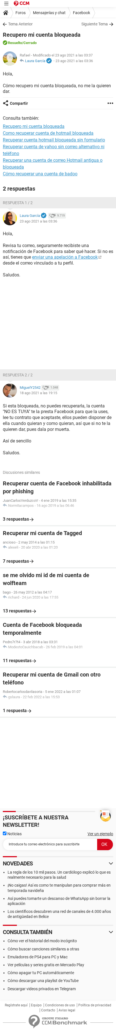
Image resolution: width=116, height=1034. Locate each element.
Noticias (14, 834)
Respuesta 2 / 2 (18, 375)
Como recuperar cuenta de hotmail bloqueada (48, 133)
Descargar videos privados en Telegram (42, 989)
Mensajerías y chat (49, 12)
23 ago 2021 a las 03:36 (74, 61)
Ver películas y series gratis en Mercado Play (46, 965)
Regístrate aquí (16, 1005)
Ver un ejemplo (100, 834)
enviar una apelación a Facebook (65, 257)
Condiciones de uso (60, 1005)
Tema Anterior (20, 24)
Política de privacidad (94, 1005)
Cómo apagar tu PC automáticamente (41, 972)
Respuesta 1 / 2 (18, 202)
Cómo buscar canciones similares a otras (43, 949)
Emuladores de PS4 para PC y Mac (38, 957)
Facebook (81, 12)
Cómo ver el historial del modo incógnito (42, 941)
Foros (20, 12)
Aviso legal (67, 1010)
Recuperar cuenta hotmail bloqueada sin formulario (54, 140)
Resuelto (15, 43)
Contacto (48, 1010)
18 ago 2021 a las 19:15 (38, 393)
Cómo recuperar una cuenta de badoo (40, 173)
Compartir (19, 103)
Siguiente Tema (94, 24)
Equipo (36, 1005)
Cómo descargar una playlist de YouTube (43, 980)
